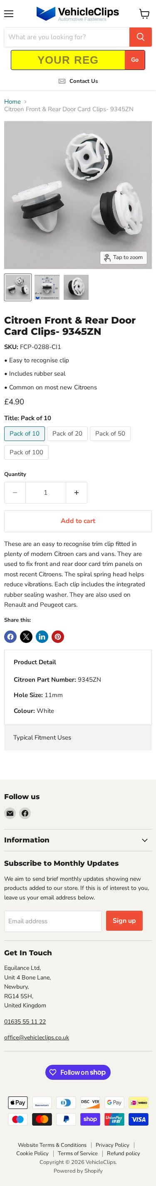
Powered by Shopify (78, 1171)
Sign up (124, 920)
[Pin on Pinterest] (58, 636)
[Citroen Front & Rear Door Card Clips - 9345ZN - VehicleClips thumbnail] (18, 287)
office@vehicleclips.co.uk (36, 1037)
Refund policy (123, 1153)
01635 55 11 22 (25, 1022)
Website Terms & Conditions (52, 1145)
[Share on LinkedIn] (42, 636)
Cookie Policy (32, 1153)
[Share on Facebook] (10, 636)
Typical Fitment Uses (42, 737)
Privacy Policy (112, 1145)
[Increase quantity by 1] (76, 492)
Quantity (15, 474)
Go (135, 60)
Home (12, 101)
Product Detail (35, 662)
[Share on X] (26, 636)
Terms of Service (78, 1153)
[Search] (140, 37)
